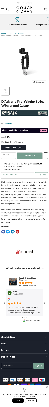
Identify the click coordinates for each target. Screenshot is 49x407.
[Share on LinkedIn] (13, 232)
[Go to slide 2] (24, 317)
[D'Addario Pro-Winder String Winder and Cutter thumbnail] (5, 91)
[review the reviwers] (9, 300)
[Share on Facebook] (3, 232)
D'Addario (8, 123)
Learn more (32, 396)
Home (3, 33)
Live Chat (41, 174)
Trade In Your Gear (13, 147)
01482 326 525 (10, 174)
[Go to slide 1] (22, 317)
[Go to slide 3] (26, 317)
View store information (12, 169)
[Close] (46, 387)
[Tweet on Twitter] (8, 232)
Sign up (38, 365)
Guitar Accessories (16, 33)
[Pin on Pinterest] (17, 232)
